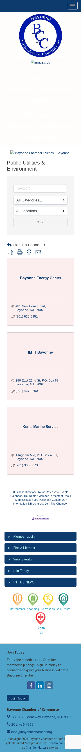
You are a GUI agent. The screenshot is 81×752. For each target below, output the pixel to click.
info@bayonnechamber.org (31, 731)
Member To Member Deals (54, 496)
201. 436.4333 (22, 724)
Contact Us (58, 499)
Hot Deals (30, 496)
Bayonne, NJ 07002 (41, 717)
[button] (9, 245)
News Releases (48, 492)
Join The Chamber (56, 503)
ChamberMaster (36, 747)
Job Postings (42, 499)
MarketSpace (23, 499)
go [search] (42, 222)
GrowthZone (55, 743)
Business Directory (24, 492)
